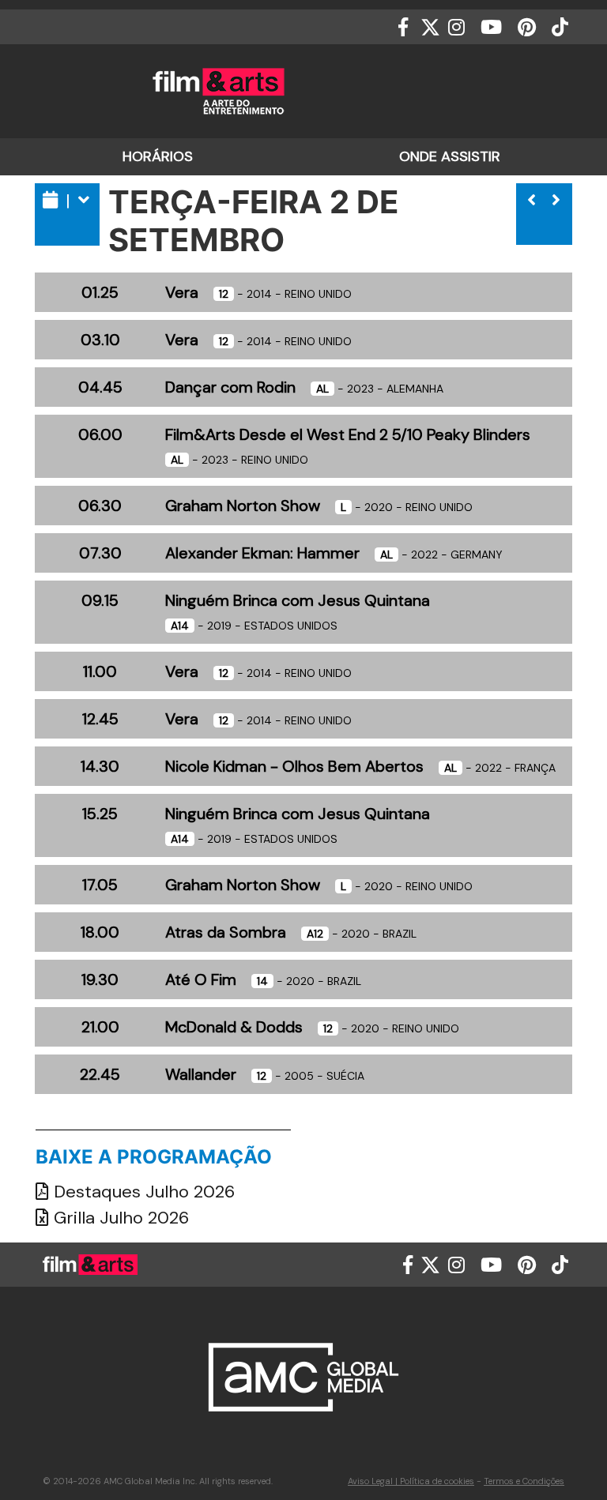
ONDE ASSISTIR (449, 156)
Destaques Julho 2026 (142, 1191)
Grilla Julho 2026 (119, 1217)
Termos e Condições (524, 1481)
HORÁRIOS (158, 156)
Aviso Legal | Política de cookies (411, 1481)
